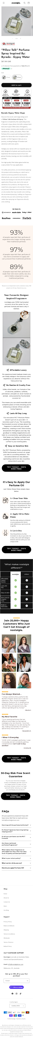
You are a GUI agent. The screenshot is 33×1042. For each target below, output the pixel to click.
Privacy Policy (8, 921)
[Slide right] (21, 38)
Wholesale (7, 938)
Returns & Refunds (9, 926)
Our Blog (6, 910)
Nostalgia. (13, 1018)
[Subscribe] (27, 981)
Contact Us (7, 902)
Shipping (6, 930)
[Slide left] (12, 38)
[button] (4, 3)
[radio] (6, 77)
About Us (6, 898)
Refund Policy (8, 946)
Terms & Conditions (9, 934)
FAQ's (5, 906)
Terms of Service (8, 942)
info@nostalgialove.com (15, 964)
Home (5, 894)
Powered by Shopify (20, 1018)
